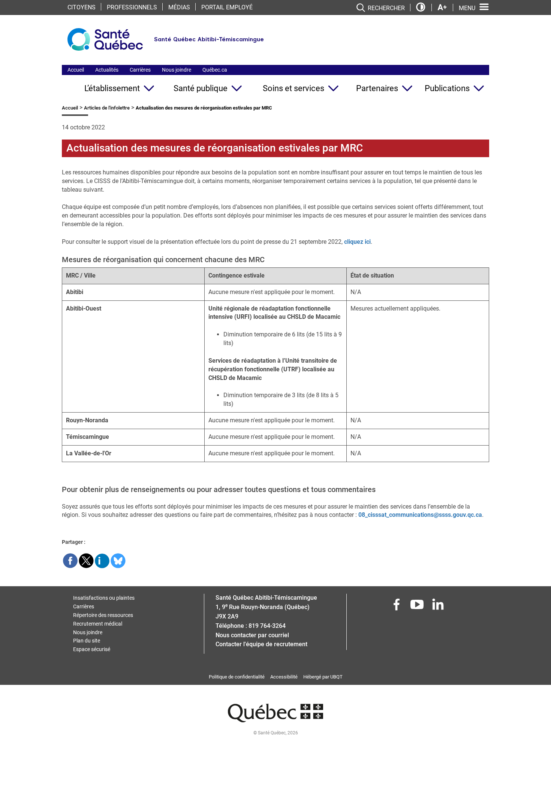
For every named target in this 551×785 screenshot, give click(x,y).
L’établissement (112, 88)
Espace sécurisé (91, 649)
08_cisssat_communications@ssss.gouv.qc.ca (420, 514)
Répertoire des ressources (103, 615)
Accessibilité (284, 677)
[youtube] (417, 606)
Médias (179, 7)
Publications (447, 88)
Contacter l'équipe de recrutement (261, 644)
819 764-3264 (267, 625)
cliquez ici (357, 241)
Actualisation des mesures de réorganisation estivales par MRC (214, 148)
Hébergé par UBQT (323, 677)
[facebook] (397, 606)
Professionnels (132, 7)
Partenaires (377, 88)
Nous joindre (176, 70)
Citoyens (81, 7)
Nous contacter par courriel (252, 635)
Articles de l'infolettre (107, 108)
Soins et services (293, 88)
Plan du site (86, 641)
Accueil (75, 70)
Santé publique (201, 88)
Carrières (140, 70)
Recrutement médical (97, 624)
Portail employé (227, 7)
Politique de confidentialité (237, 677)
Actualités (106, 70)
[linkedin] (438, 606)
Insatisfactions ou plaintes (104, 598)
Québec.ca (214, 70)
